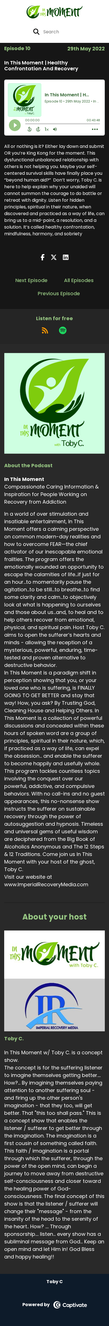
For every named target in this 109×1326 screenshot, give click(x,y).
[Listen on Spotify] (62, 330)
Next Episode (31, 280)
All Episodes (79, 280)
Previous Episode (59, 293)
